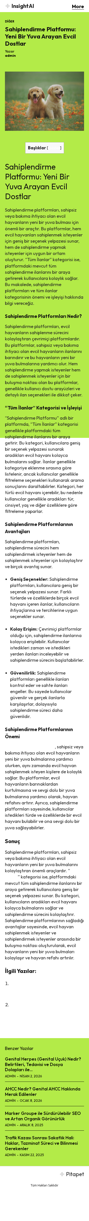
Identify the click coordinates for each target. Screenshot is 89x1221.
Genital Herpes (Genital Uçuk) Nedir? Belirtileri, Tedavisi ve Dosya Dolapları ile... (43, 1064)
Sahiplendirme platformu (30, 747)
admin (10, 56)
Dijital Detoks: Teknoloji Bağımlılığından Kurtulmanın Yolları (40, 1011)
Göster (54, 148)
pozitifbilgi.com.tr (60, 1208)
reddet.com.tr (44, 1213)
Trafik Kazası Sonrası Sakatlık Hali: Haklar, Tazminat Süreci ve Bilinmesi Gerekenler (41, 1143)
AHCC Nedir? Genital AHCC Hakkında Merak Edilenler (42, 1091)
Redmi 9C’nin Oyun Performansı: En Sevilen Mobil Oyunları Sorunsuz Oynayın (47, 990)
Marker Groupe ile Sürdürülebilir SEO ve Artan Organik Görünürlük (43, 1116)
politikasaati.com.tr (30, 1208)
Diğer (9, 21)
